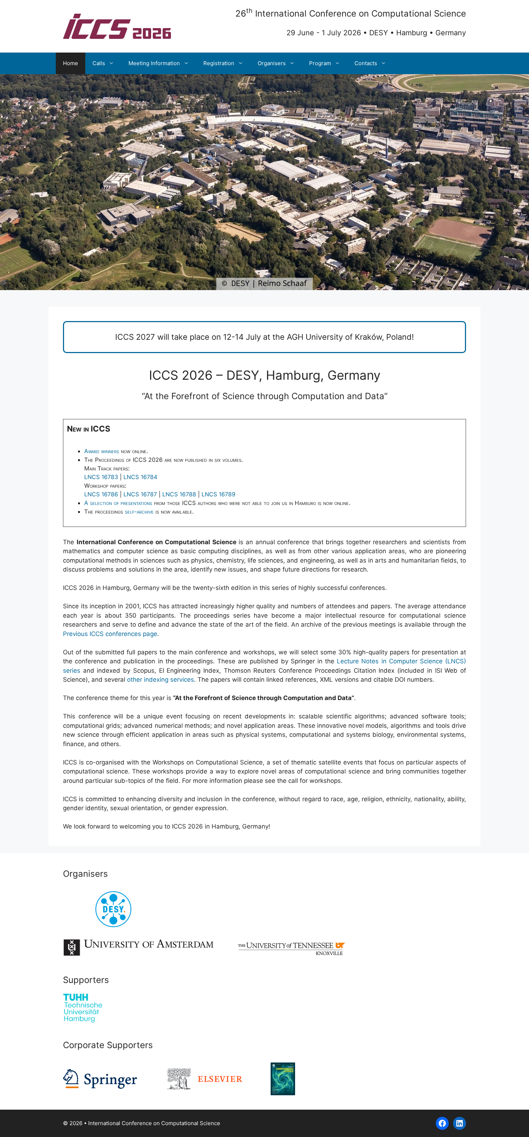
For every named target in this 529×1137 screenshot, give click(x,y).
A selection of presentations (118, 502)
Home (70, 63)
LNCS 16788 (179, 494)
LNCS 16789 (218, 494)
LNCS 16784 (140, 476)
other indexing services (160, 679)
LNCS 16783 (101, 476)
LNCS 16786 (101, 494)
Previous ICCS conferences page (110, 633)
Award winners (101, 451)
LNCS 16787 (140, 494)
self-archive (139, 511)
